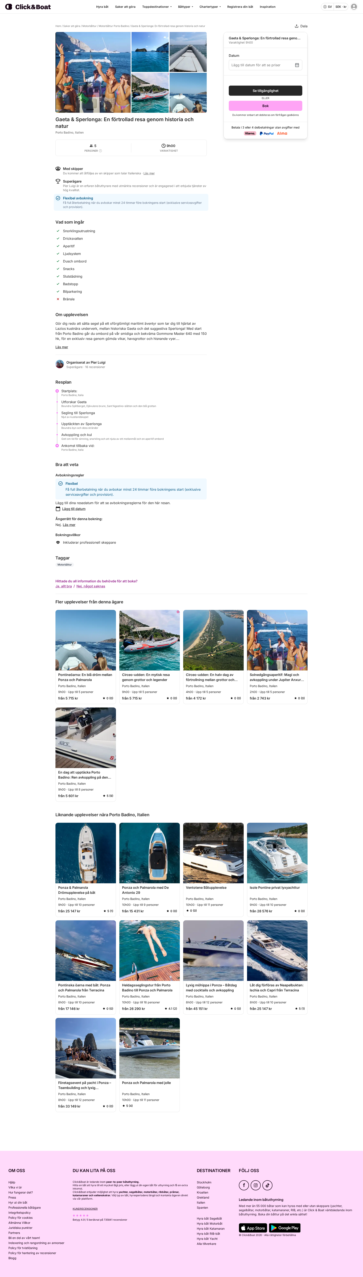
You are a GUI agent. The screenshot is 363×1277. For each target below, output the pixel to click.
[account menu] (354, 7)
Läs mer (61, 347)
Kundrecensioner (85, 1208)
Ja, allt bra (63, 586)
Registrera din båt (240, 6)
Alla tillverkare (206, 1243)
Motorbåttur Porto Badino (114, 26)
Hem (58, 26)
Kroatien (202, 1192)
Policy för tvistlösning (23, 1248)
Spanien (202, 1207)
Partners (14, 1233)
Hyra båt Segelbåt (209, 1218)
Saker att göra (125, 6)
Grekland (203, 1197)
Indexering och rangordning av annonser (36, 1243)
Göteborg (203, 1187)
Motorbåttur (89, 26)
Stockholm (204, 1182)
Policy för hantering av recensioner (32, 1253)
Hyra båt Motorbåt (209, 1223)
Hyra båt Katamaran (211, 1228)
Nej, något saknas (90, 586)
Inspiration (268, 6)
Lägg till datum (73, 509)
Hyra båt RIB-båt (208, 1233)
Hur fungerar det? (20, 1192)
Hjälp (11, 1182)
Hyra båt (102, 6)
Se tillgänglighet (266, 91)
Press (12, 1197)
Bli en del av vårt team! (24, 1238)
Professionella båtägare (24, 1207)
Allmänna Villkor (19, 1222)
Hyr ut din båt (17, 1202)
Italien (201, 1202)
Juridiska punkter (20, 1227)
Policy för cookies (20, 1217)
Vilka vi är (15, 1187)
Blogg (12, 1258)
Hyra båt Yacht (207, 1238)
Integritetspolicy (19, 1212)
